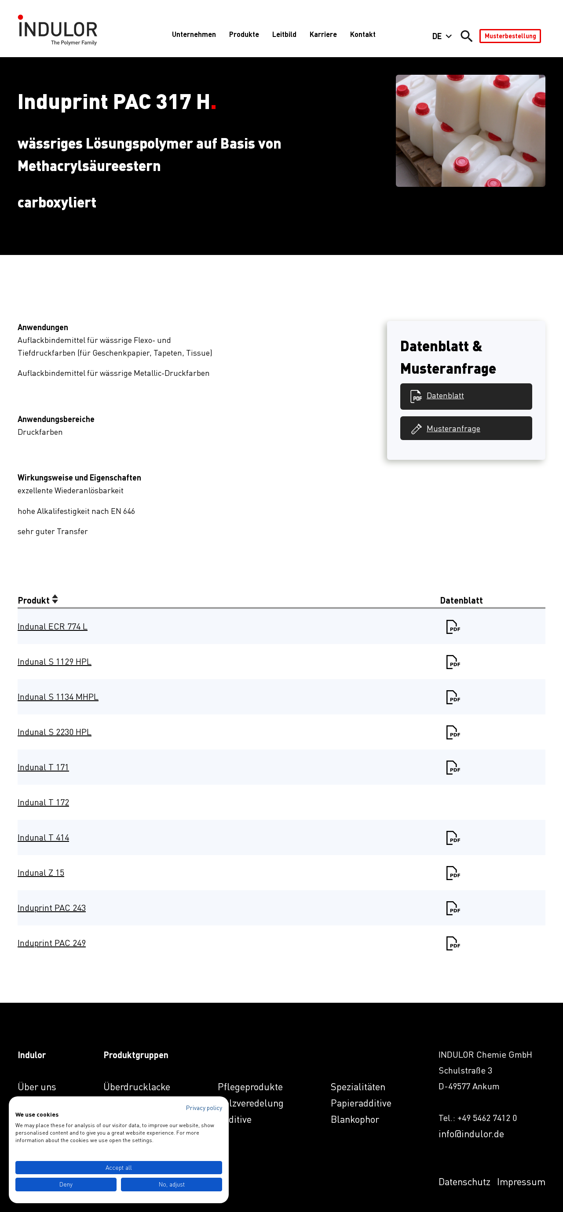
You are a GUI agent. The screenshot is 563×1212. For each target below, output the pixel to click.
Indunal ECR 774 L (53, 626)
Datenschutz (464, 1181)
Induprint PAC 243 (52, 907)
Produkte (244, 34)
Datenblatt (445, 395)
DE (437, 36)
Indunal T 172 (43, 802)
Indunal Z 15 (41, 872)
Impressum (521, 1181)
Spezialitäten (358, 1086)
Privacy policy (204, 1107)
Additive (235, 1119)
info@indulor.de (471, 1133)
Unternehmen (194, 34)
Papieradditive (361, 1103)
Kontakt (363, 34)
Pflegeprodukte (250, 1086)
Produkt (35, 600)
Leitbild (284, 34)
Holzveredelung (251, 1103)
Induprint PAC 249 (52, 942)
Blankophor (355, 1119)
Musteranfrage (453, 428)
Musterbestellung (510, 36)
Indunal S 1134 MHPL (58, 696)
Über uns (37, 1086)
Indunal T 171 (43, 766)
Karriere (323, 34)
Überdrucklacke (136, 1086)
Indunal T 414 (43, 837)
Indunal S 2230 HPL (54, 731)
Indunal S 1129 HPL (54, 661)
